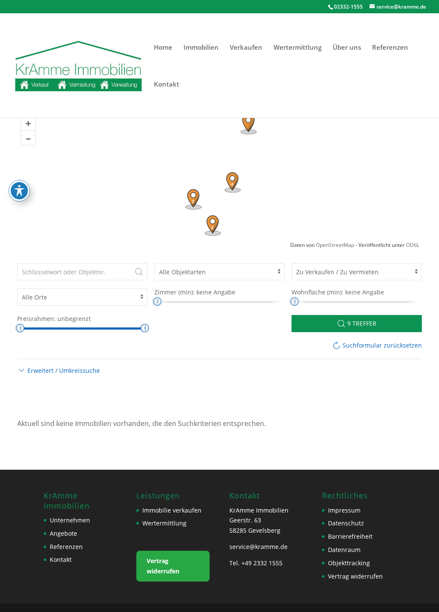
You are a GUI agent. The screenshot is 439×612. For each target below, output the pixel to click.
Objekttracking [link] (349, 563)
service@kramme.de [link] (258, 547)
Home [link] (163, 47)
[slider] (157, 301)
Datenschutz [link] (346, 523)
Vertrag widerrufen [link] (163, 566)
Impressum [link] (344, 510)
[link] (79, 64)
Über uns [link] (347, 47)
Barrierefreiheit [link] (350, 536)
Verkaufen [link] (246, 47)
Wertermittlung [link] (298, 47)
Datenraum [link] (344, 550)
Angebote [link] (63, 533)
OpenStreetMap (335, 245)
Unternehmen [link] (70, 520)
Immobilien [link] (201, 47)
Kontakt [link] (166, 84)
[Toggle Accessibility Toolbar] (19, 190)
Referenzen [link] (390, 47)
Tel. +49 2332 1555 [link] (256, 563)
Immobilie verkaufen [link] (171, 510)
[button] (58, 370)
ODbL (412, 245)
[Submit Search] (138, 271)
